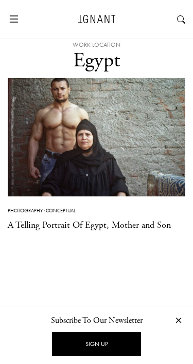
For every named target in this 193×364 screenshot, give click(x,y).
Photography (25, 210)
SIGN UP (96, 344)
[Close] (178, 320)
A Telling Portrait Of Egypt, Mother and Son (89, 225)
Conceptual (61, 210)
